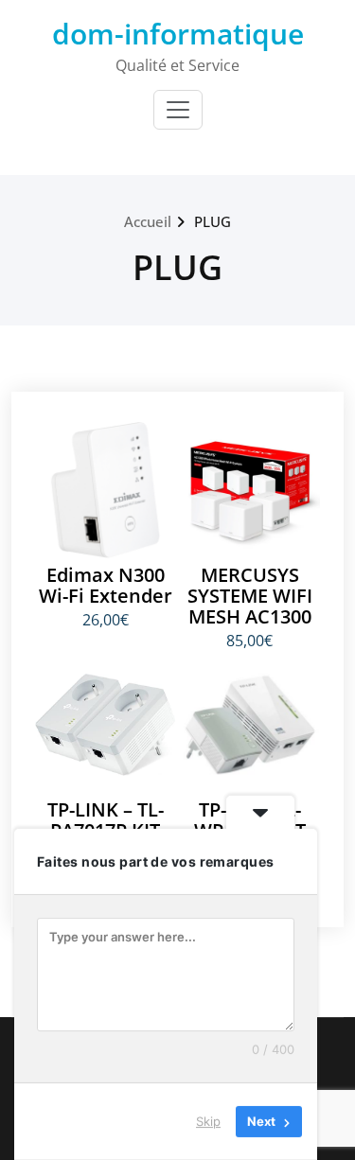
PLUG (212, 221)
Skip (208, 1121)
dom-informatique (178, 33)
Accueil (147, 221)
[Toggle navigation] (178, 110)
